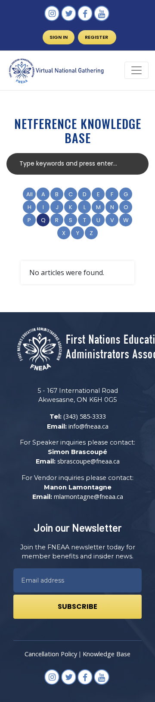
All (29, 194)
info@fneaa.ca (88, 426)
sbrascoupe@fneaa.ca (88, 461)
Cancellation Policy (51, 654)
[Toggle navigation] (136, 70)
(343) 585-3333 (84, 416)
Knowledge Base (106, 654)
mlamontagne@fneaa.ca (88, 496)
